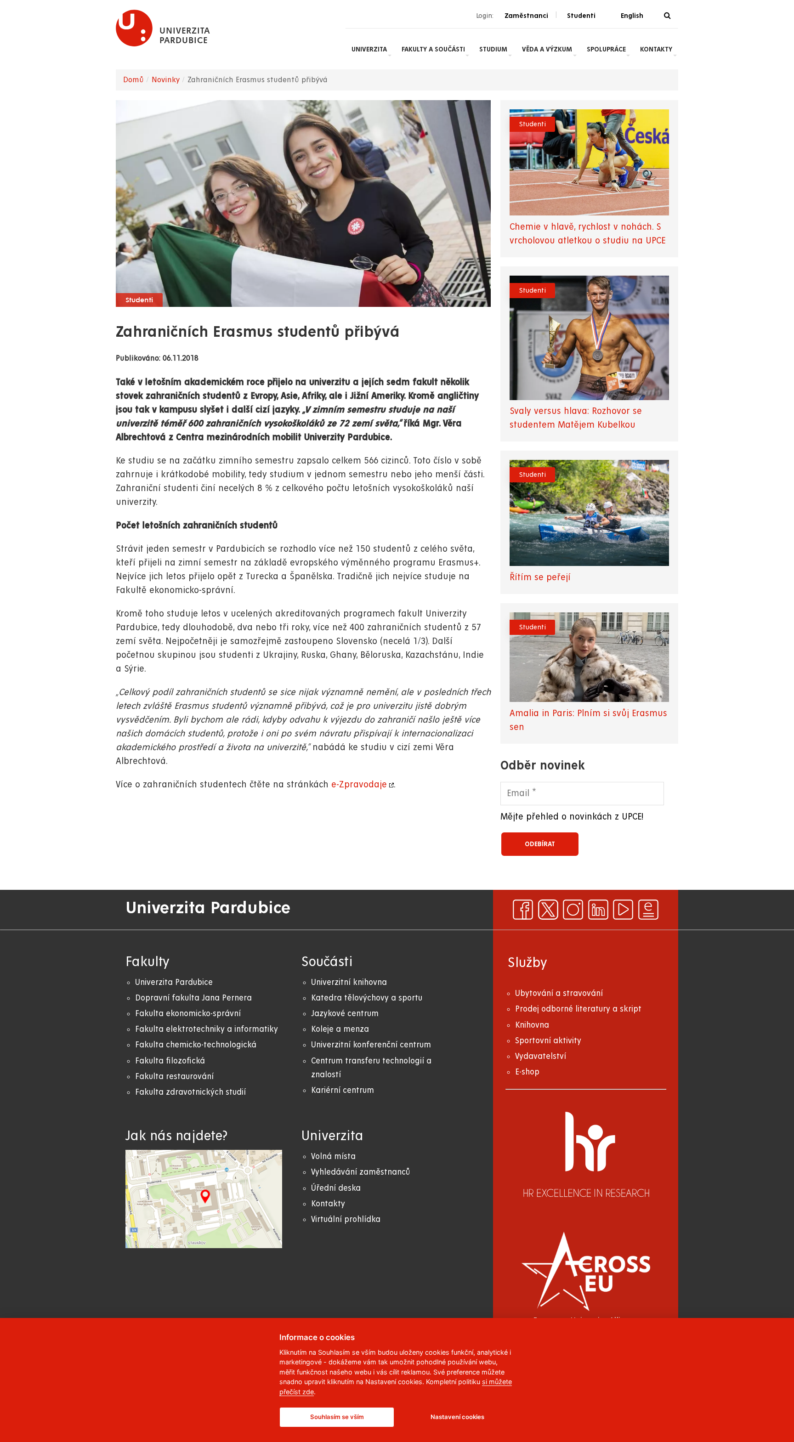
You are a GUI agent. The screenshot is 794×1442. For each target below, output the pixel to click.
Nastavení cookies (457, 1416)
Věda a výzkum (547, 49)
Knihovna (532, 1025)
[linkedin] (598, 909)
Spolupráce (606, 49)
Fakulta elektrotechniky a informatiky (206, 1029)
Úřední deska (336, 1188)
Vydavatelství (540, 1056)
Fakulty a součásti (433, 49)
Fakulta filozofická (170, 1061)
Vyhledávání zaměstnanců (360, 1172)
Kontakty (656, 49)
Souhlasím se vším (337, 1416)
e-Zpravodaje (359, 785)
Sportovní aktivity (548, 1040)
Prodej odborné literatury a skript (578, 1009)
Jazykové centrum (345, 1013)
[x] (548, 909)
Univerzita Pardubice (174, 982)
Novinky (166, 80)
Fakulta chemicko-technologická (195, 1045)
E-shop (527, 1072)
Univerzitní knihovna (349, 982)
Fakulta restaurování (174, 1076)
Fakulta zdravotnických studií (190, 1092)
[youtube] (623, 909)
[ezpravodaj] (648, 909)
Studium (493, 49)
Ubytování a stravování (559, 993)
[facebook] (523, 909)
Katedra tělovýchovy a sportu (366, 998)
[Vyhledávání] (667, 16)
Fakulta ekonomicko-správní (188, 1013)
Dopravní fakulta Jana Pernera (193, 998)
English (632, 15)
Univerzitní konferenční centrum (371, 1045)
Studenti (139, 300)
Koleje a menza (340, 1029)
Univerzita (369, 49)
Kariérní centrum (342, 1090)
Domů (133, 80)
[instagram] (573, 909)
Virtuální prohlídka (345, 1219)
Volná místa (333, 1156)
